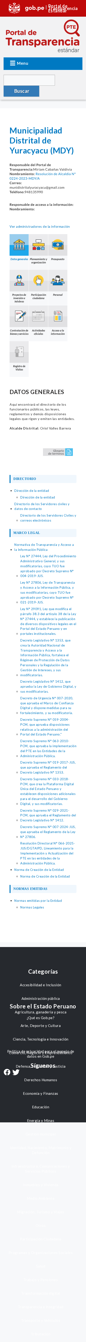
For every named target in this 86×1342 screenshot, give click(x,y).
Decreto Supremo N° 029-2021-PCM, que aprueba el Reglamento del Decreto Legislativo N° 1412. (48, 815)
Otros (41, 1225)
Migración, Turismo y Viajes (40, 1212)
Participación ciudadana (38, 296)
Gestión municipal (41, 1134)
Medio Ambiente (40, 1198)
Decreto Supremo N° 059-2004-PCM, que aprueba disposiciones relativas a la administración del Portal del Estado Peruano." (45, 727)
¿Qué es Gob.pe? (41, 1018)
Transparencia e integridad (41, 1307)
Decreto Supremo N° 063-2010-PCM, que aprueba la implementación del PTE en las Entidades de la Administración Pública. (48, 748)
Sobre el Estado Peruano (43, 1006)
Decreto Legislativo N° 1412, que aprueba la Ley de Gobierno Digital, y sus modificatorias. (48, 686)
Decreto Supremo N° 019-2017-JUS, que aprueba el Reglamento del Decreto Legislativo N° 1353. (48, 767)
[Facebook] (7, 1072)
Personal (58, 294)
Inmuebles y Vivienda (41, 1185)
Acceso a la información (58, 332)
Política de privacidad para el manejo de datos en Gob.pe (40, 1053)
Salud (40, 1266)
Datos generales (19, 259)
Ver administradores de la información (40, 226)
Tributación (41, 1334)
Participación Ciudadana (40, 1239)
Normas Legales (32, 907)
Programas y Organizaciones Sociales (41, 1252)
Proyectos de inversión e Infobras (19, 298)
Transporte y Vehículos (40, 1320)
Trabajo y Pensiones (40, 1280)
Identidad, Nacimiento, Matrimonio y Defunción (41, 1150)
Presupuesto (57, 259)
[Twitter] (16, 1072)
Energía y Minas (40, 1120)
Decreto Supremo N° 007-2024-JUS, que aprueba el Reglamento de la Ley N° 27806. (48, 832)
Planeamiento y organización (38, 260)
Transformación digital (40, 1293)
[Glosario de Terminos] (58, 451)
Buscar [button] (22, 91)
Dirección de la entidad (37, 497)
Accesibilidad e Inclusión (40, 985)
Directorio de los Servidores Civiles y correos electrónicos (48, 517)
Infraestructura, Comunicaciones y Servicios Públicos (40, 1168)
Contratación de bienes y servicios (19, 332)
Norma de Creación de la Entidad (45, 876)
